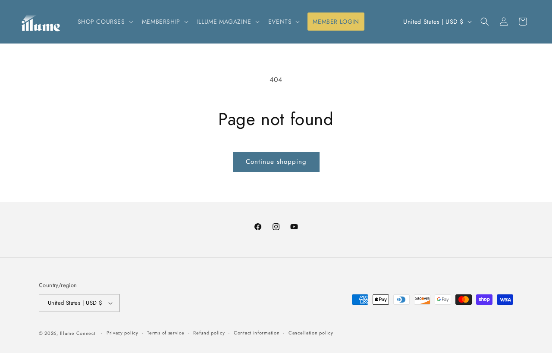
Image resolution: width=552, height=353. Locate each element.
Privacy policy (122, 332)
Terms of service (165, 332)
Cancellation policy (311, 332)
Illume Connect (78, 333)
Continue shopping (276, 161)
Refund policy (209, 332)
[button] (104, 21)
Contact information (256, 332)
